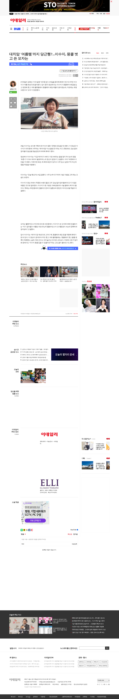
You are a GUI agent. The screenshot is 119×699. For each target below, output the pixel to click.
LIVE (11, 13)
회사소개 (13, 696)
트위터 (15, 99)
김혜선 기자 (13, 89)
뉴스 (97, 53)
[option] (44, 13)
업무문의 (35, 696)
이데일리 (27, 20)
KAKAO (11, 106)
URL (15, 106)
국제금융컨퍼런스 (91, 665)
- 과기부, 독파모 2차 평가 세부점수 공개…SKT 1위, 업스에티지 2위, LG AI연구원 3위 (25, 664)
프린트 (15, 103)
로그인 (108, 13)
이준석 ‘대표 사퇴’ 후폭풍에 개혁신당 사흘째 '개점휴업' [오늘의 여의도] (93, 626)
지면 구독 (75, 313)
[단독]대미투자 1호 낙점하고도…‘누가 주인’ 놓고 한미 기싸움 (90, 621)
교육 (42, 29)
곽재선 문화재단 (103, 665)
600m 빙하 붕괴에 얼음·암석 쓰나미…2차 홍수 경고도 (88, 618)
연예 (107, 53)
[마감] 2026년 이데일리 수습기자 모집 (28, 648)
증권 (102, 53)
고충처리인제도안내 (67, 696)
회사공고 (20, 696)
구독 (97, 13)
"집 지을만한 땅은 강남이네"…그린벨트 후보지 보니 (87, 624)
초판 (104, 13)
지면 (101, 13)
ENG (92, 13)
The (106, 28)
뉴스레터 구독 (69, 313)
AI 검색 (16, 29)
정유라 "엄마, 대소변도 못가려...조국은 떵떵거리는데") (36, 360)
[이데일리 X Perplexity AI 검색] (43, 64)
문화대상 (81, 662)
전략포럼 (88, 662)
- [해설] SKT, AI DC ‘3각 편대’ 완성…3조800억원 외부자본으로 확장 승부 (25, 666)
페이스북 (11, 99)
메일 (11, 103)
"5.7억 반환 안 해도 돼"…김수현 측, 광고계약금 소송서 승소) (37, 352)
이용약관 (43, 696)
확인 (107, 648)
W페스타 (96, 662)
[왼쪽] (43, 369)
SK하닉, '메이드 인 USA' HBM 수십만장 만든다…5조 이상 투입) (38, 354)
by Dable (17, 396)
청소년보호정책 (53, 696)
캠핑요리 (81, 665)
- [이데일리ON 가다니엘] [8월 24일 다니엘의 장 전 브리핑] (59, 664)
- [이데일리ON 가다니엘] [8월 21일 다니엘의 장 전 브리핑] (59, 666)
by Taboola (16, 326)
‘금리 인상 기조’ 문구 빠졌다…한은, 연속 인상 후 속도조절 (89, 632)
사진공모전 (104, 662)
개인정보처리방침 (101, 696)
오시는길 (28, 696)
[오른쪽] (45, 369)
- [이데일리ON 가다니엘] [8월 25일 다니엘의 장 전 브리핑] (59, 661)
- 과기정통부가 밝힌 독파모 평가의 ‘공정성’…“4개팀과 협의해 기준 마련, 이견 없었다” (25, 661)
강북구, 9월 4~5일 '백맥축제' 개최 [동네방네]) (33, 357)
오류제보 (85, 696)
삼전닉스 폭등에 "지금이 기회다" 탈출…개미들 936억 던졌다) (38, 349)
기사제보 (92, 696)
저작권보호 (77, 696)
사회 (27, 29)
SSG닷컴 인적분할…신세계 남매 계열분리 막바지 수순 (88, 629)
